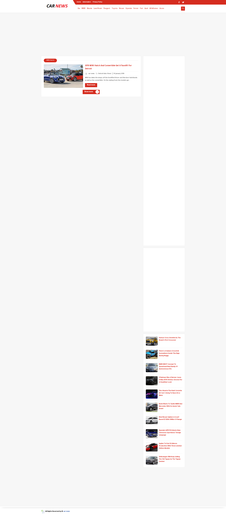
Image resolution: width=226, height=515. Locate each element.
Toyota (114, 9)
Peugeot (107, 9)
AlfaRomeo (153, 9)
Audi (146, 9)
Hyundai (129, 9)
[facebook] (179, 2)
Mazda (89, 9)
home (79, 2)
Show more (88, 92)
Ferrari (135, 9)
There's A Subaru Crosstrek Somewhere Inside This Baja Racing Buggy (169, 353)
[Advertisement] (113, 35)
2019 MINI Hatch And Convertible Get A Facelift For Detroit (108, 67)
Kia (79, 9)
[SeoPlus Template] (43, 511)
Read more (91, 85)
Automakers (87, 2)
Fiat (141, 9)
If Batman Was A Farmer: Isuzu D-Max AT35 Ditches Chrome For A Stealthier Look (170, 380)
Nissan (121, 9)
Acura (162, 9)
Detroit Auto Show (104, 73)
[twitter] (183, 2)
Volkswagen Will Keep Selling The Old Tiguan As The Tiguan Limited (169, 459)
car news (66, 511)
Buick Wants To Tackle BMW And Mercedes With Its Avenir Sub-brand (170, 406)
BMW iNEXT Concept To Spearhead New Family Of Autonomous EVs (168, 367)
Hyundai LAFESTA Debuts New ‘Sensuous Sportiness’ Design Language (170, 433)
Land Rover (98, 9)
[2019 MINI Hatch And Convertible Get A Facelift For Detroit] (63, 76)
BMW (83, 9)
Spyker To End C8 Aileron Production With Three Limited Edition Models (170, 446)
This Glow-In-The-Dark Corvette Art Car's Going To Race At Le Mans (170, 393)
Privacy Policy (97, 2)
